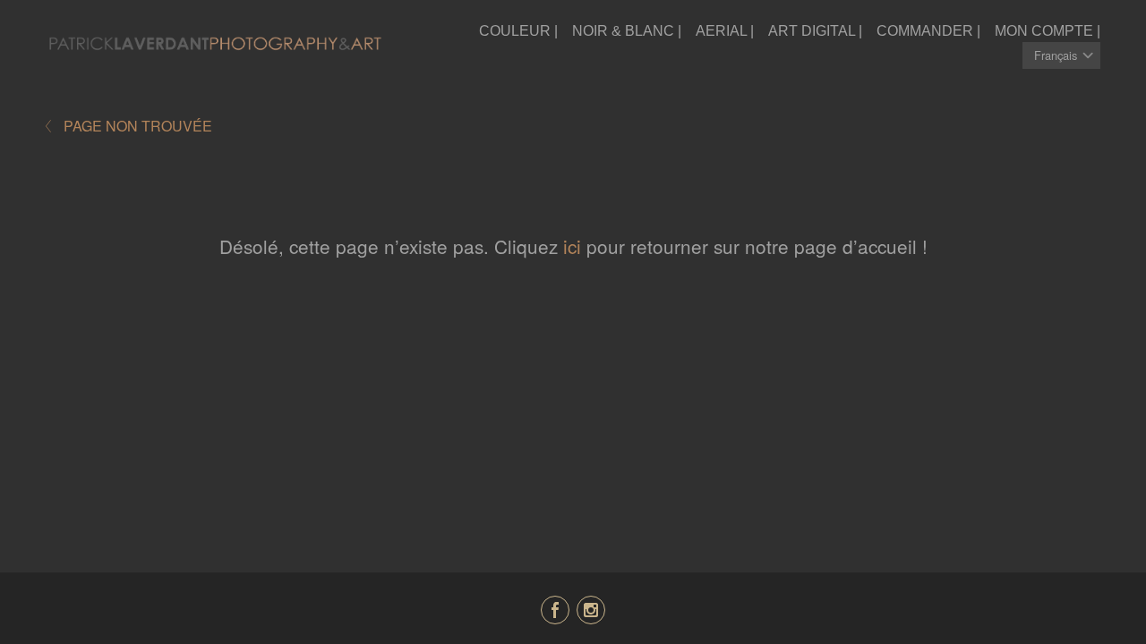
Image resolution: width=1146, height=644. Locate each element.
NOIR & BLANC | (626, 30)
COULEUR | (518, 30)
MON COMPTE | (1047, 30)
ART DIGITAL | (815, 30)
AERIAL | (725, 30)
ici (572, 246)
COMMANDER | (928, 30)
